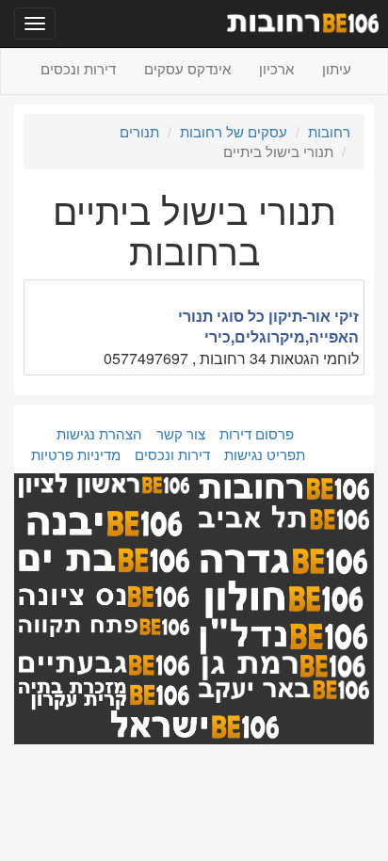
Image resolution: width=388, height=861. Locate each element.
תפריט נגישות (264, 454)
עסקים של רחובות (233, 131)
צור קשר (180, 433)
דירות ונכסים (78, 68)
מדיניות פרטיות (76, 454)
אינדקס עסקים (187, 68)
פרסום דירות (256, 433)
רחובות (329, 131)
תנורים (139, 131)
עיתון (336, 68)
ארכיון (276, 68)
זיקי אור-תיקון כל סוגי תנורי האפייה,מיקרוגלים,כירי (268, 326)
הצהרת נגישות (99, 433)
